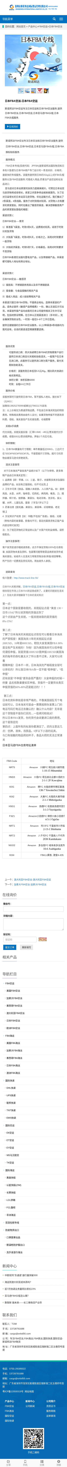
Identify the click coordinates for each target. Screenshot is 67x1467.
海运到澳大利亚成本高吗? (18, 1282)
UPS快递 (11, 1095)
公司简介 (50, 1401)
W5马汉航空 (13, 1155)
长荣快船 (11, 1192)
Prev (9, 60)
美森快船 (11, 1177)
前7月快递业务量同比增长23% (20, 1289)
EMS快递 (11, 1117)
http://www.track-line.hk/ (26, 578)
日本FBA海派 (13, 1065)
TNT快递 (11, 1110)
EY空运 (10, 1147)
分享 (8, 1465)
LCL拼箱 (11, 1200)
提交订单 (9, 947)
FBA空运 (43, 26)
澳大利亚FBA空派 (16, 1013)
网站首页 (21, 26)
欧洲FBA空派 (13, 1028)
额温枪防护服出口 (16, 1245)
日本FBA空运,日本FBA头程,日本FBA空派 (44, 586)
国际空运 (9, 1125)
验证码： (7, 934)
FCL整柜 (11, 1207)
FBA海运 (9, 1035)
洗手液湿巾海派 (14, 1252)
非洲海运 (11, 1215)
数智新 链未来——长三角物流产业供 (23, 1302)
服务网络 (50, 1411)
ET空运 (10, 1140)
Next (57, 60)
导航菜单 (7, 19)
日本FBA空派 (55, 26)
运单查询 (50, 1416)
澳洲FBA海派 (13, 1073)
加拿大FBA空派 (14, 998)
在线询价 (13, 126)
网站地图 (29, 1391)
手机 (25, 1465)
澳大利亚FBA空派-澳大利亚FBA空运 (32, 879)
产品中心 (32, 26)
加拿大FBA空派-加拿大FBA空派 (30, 884)
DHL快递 (11, 1088)
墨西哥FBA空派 (14, 1005)
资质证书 (50, 1406)
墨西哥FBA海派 (14, 1058)
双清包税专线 (12, 1222)
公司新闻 (30, 1406)
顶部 (58, 1465)
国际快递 (9, 1080)
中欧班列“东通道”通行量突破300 (21, 1275)
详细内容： (9, 916)
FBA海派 (9, 1411)
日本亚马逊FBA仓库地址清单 (19, 745)
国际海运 (9, 1170)
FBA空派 (9, 1406)
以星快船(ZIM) (14, 1185)
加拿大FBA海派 (14, 1050)
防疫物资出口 (12, 1230)
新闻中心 (30, 1401)
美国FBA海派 (13, 1043)
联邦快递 (11, 1103)
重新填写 (26, 947)
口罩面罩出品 (13, 1237)
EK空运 (10, 1132)
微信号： (7, 903)
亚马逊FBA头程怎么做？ (17, 1295)
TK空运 (10, 1162)
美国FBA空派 (13, 990)
